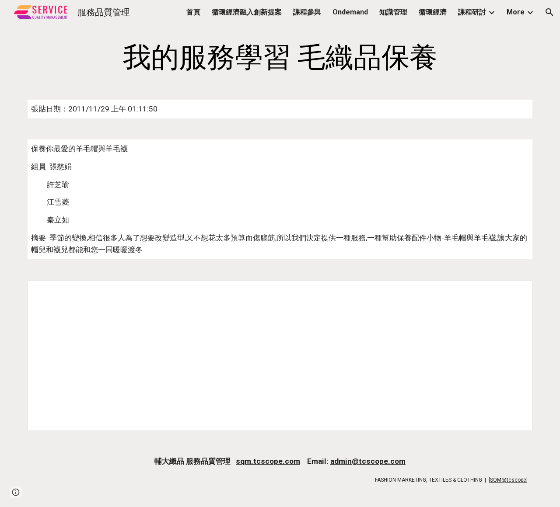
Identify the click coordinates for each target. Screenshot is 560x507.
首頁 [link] (193, 12)
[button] (549, 12)
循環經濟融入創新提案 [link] (247, 12)
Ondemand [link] (350, 12)
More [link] (516, 12)
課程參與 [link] (307, 12)
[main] (280, 58)
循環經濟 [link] (433, 12)
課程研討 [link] (472, 12)
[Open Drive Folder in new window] (515, 291)
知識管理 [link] (393, 12)
